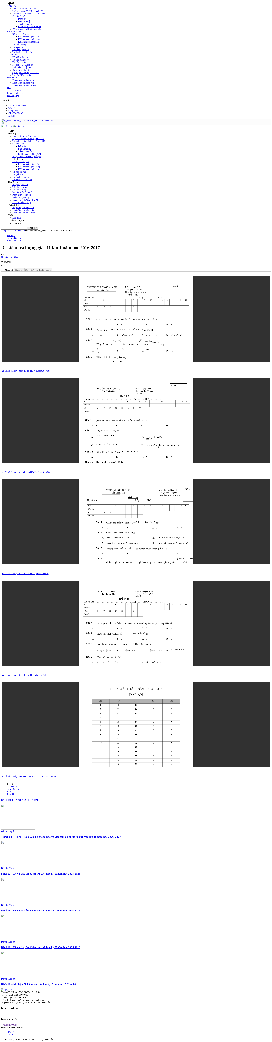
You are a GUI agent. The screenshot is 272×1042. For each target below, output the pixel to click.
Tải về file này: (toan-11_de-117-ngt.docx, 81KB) (26, 573)
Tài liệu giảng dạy (20, 60)
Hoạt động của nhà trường (24, 85)
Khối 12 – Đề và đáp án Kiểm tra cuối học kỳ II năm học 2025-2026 (40, 873)
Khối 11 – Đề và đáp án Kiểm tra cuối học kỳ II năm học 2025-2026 (40, 910)
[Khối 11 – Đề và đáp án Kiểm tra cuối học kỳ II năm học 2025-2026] (18, 902)
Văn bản (12, 108)
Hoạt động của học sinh (23, 80)
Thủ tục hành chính (17, 105)
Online (10, 1025)
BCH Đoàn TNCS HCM (29, 26)
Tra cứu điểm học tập (21, 75)
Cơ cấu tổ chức (19, 16)
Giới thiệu (11, 6)
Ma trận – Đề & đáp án (22, 65)
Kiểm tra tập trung (20, 70)
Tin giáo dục (18, 47)
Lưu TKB (17, 90)
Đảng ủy (22, 19)
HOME (10, 3)
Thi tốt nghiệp (13, 95)
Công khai (13, 110)
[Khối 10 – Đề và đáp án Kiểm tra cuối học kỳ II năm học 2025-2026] (18, 939)
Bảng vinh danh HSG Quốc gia (26, 29)
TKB (9, 88)
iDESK (10, 1034)
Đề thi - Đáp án (18, 231)
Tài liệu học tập (19, 62)
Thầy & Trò (12, 77)
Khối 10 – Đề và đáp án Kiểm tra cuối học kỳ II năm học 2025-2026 (40, 947)
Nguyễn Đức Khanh (10, 257)
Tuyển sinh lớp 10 (15, 93)
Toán (9, 791)
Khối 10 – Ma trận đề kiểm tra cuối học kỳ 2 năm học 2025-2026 (39, 984)
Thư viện (11, 235)
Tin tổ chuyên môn (20, 49)
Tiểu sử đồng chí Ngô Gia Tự (25, 8)
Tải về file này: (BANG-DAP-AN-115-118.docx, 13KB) (30, 776)
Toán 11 (10, 794)
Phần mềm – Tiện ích (21, 67)
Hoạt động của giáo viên (23, 83)
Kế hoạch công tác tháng (29, 39)
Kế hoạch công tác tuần (28, 37)
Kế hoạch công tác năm (28, 42)
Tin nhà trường (19, 44)
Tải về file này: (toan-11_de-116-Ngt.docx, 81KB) (27, 472)
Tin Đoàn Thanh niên (22, 52)
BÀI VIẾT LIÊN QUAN (13, 800)
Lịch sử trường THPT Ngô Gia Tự (28, 11)
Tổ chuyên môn (25, 24)
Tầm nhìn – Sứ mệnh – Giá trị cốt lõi (28, 13)
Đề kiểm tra (12, 786)
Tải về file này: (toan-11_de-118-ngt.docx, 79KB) (26, 675)
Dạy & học (12, 54)
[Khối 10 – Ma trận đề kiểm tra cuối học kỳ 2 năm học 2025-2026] (18, 976)
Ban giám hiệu (24, 21)
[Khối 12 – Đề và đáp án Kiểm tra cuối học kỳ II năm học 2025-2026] (18, 865)
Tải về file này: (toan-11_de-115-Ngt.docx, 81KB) (27, 371)
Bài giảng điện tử (20, 57)
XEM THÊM (31, 800)
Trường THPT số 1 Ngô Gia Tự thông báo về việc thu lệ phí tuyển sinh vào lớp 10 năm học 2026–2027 (61, 836)
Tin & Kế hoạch (14, 31)
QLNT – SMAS (15, 113)
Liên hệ (11, 116)
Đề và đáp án (13, 789)
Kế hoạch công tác (20, 34)
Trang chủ (5, 231)
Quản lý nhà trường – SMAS (25, 72)
